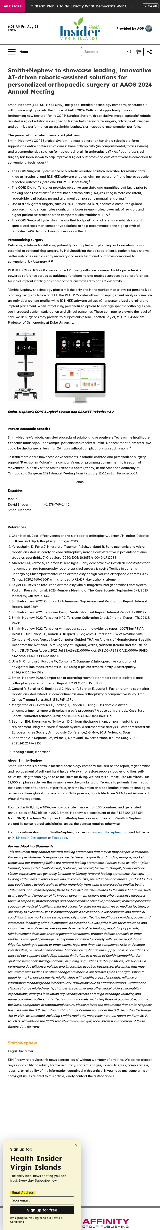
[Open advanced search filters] (138, 51)
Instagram (39, 838)
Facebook (59, 838)
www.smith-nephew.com (110, 832)
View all (150, 6)
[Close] (76, 1145)
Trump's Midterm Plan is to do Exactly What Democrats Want (70, 6)
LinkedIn (22, 838)
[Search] (129, 51)
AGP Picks (12, 6)
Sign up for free (42, 1210)
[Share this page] (149, 52)
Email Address (23, 1192)
